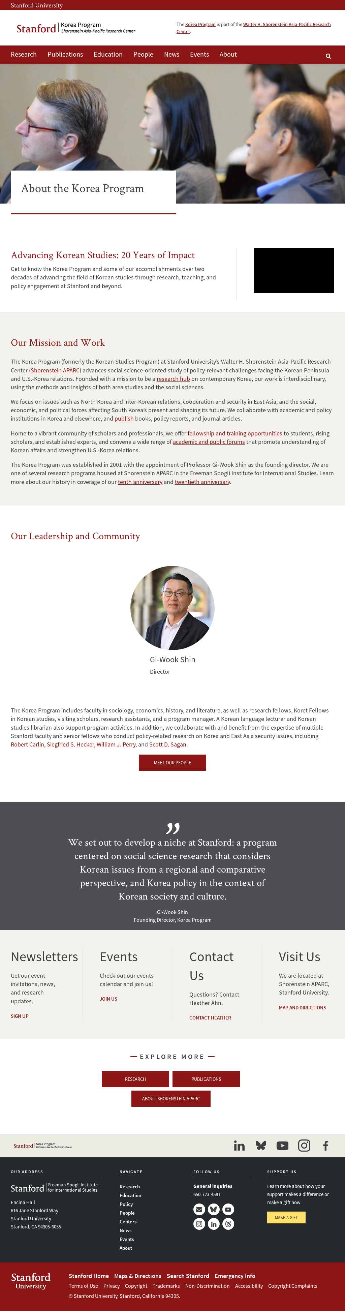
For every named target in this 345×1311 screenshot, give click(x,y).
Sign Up (20, 1016)
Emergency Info (235, 1276)
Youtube (228, 1209)
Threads (228, 1224)
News (171, 54)
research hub (173, 379)
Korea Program (200, 24)
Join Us (108, 999)
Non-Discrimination (207, 1285)
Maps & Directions (137, 1276)
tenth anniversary (140, 482)
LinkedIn (214, 1224)
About (228, 54)
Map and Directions (302, 1007)
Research (24, 54)
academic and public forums (209, 442)
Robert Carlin (27, 744)
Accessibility (249, 1285)
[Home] (76, 28)
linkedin (239, 1145)
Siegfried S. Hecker (70, 744)
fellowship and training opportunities (235, 433)
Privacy (111, 1285)
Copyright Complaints (292, 1285)
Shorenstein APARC (55, 370)
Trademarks (166, 1285)
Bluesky (214, 1209)
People (143, 54)
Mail (199, 1209)
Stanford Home (89, 1276)
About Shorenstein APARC (171, 1099)
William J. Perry (116, 744)
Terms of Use (83, 1285)
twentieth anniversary (202, 482)
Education (108, 54)
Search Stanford (188, 1276)
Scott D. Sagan (167, 744)
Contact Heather (210, 1017)
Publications (65, 54)
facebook (325, 1145)
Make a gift (286, 1217)
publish (124, 418)
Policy (126, 1204)
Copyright (136, 1285)
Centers (128, 1221)
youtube (282, 1145)
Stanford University (37, 5)
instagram (304, 1145)
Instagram (199, 1224)
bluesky (261, 1145)
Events (199, 54)
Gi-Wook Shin (172, 608)
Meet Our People (172, 763)
